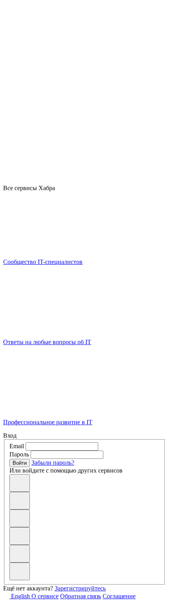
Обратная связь (80, 596)
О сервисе (45, 596)
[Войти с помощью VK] (19, 501)
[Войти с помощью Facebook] (19, 536)
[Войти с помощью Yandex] (19, 571)
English (20, 596)
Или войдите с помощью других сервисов (66, 470)
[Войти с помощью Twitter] (19, 554)
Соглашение (119, 596)
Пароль (19, 454)
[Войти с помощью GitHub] (19, 483)
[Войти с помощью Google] (19, 518)
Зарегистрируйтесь (80, 588)
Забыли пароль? (52, 462)
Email (16, 446)
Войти (20, 463)
